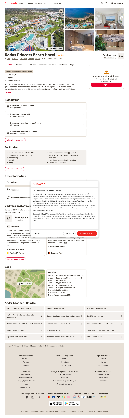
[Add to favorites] (61, 11)
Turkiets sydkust (64, 365)
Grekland (25, 359)
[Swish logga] (63, 398)
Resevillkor (103, 381)
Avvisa (68, 233)
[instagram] (32, 398)
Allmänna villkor (52, 412)
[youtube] (38, 398)
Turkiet (26, 362)
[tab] (9, 65)
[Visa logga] (53, 398)
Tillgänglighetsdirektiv (25, 381)
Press (26, 384)
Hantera (37, 233)
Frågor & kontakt (103, 374)
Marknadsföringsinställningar (64, 381)
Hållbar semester (25, 378)
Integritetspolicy (64, 374)
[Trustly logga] (58, 398)
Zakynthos (64, 362)
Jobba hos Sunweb (37, 412)
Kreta (64, 359)
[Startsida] (11, 3)
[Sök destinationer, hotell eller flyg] (102, 3)
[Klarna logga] (68, 398)
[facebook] (27, 398)
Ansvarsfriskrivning (64, 384)
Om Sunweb (25, 374)
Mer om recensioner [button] (12, 212)
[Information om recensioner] (115, 58)
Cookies (64, 378)
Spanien (26, 365)
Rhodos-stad (103, 365)
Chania (103, 359)
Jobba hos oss (25, 387)
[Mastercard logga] (48, 398)
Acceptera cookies (86, 233)
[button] (34, 29)
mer (8, 245)
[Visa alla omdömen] (113, 56)
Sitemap (106, 412)
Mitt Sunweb (103, 378)
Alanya (103, 362)
